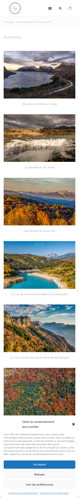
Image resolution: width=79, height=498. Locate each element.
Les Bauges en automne (39, 231)
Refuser (39, 474)
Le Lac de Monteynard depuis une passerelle (39, 294)
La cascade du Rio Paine (39, 167)
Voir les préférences (39, 484)
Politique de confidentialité (23, 493)
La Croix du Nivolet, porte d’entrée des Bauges (39, 357)
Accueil (9, 22)
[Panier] (70, 8)
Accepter (39, 464)
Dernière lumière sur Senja (39, 104)
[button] (73, 424)
